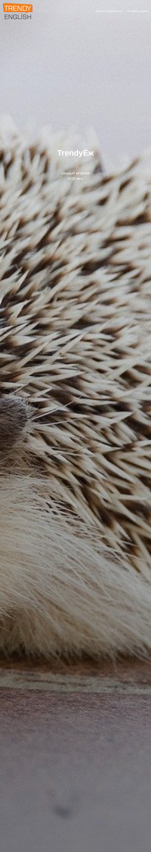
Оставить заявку (137, 11)
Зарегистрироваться (109, 11)
